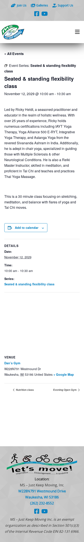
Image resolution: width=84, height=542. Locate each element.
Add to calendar (26, 227)
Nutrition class (24, 390)
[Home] (21, 32)
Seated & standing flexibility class (29, 284)
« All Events (14, 53)
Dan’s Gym (12, 363)
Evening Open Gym (65, 390)
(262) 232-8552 (42, 503)
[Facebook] (36, 13)
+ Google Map (63, 374)
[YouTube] (44, 13)
